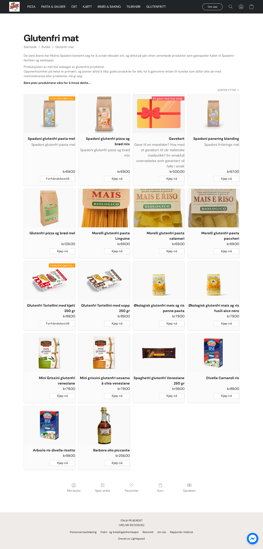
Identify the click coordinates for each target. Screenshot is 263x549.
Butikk (46, 47)
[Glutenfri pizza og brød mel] (49, 208)
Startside (30, 47)
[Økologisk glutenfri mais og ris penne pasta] (158, 280)
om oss (161, 532)
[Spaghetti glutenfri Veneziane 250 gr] (158, 353)
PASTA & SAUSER (53, 7)
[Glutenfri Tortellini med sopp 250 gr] (104, 280)
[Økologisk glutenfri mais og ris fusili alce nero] (213, 280)
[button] (14, 7)
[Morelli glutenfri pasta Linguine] (104, 208)
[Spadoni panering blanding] (213, 113)
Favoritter (131, 491)
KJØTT (87, 7)
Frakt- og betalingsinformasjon (120, 532)
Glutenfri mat (64, 47)
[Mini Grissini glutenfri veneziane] (49, 353)
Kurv (160, 491)
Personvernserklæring (83, 532)
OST (74, 7)
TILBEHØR (133, 7)
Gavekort (189, 491)
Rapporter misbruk (181, 532)
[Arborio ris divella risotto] (49, 425)
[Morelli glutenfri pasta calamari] (158, 208)
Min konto (73, 491)
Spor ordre (102, 491)
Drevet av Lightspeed (131, 538)
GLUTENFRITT (156, 7)
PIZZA (31, 7)
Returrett (147, 532)
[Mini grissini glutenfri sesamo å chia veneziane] (104, 353)
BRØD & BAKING (109, 7)
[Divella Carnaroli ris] (213, 353)
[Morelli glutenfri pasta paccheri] (213, 208)
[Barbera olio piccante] (104, 425)
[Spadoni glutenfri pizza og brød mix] (104, 113)
